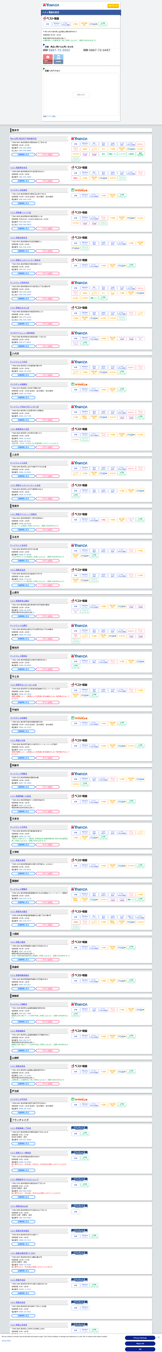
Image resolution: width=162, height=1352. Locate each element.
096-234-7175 (25, 898)
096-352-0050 (25, 177)
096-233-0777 (25, 921)
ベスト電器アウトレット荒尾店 (23, 514)
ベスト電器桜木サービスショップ (24, 1179)
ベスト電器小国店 (17, 942)
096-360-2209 (25, 199)
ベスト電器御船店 (17, 1031)
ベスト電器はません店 (19, 308)
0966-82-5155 (25, 1109)
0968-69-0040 (25, 524)
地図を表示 (81, 95)
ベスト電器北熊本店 (18, 238)
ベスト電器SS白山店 (19, 1206)
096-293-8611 (25, 870)
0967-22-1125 (25, 805)
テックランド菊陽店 (18, 889)
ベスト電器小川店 (17, 740)
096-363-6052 (25, 1218)
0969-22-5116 (25, 1265)
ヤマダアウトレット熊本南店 (22, 333)
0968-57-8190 (25, 555)
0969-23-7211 (25, 1240)
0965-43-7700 (25, 416)
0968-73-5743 (25, 579)
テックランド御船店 (18, 1004)
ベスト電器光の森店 (18, 911)
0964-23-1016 (25, 694)
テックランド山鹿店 (18, 625)
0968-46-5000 (25, 610)
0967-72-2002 (59, 50)
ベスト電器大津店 (17, 860)
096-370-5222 (25, 317)
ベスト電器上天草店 (18, 1325)
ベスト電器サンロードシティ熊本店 (25, 260)
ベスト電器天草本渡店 (19, 1231)
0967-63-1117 (25, 985)
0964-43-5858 (25, 750)
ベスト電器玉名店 (17, 570)
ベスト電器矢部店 (17, 1066)
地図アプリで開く (49, 116)
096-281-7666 (25, 1013)
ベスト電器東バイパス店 (20, 212)
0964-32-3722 (25, 727)
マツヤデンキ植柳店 (18, 384)
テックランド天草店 (18, 827)
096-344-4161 (25, 247)
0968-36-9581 (25, 665)
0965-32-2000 (25, 394)
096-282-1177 (25, 1040)
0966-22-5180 (25, 495)
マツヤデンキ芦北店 (18, 1099)
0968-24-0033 (25, 1162)
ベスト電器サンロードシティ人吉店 (25, 485)
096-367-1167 (25, 269)
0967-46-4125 (25, 951)
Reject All (140, 1344)
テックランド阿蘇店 (18, 774)
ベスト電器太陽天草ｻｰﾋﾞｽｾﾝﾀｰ (23, 1253)
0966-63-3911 (25, 1312)
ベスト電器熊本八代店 (19, 429)
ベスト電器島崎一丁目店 (20, 1128)
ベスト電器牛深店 (17, 1280)
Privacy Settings (140, 1338)
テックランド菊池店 (18, 656)
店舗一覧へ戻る (113, 5)
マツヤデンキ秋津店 (18, 190)
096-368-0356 (25, 1191)
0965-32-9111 (25, 438)
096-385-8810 (25, 225)
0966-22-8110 (25, 472)
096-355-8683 (25, 151)
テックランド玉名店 (18, 545)
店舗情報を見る (23, 154)
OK (140, 1349)
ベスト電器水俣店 (17, 1302)
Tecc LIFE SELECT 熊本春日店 (23, 138)
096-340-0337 (25, 295)
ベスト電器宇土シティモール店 (23, 685)
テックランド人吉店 (18, 463)
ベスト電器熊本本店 (18, 168)
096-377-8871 (25, 342)
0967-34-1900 (25, 783)
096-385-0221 (25, 222)
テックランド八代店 (18, 362)
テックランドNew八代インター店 (24, 407)
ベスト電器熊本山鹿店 (19, 601)
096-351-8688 (25, 1140)
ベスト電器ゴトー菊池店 (20, 1153)
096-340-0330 (25, 292)
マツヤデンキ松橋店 (18, 718)
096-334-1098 (25, 320)
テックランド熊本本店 (19, 282)
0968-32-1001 (25, 635)
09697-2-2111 (25, 1289)
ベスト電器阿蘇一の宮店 (20, 796)
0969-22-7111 (25, 836)
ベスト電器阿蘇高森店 (19, 975)
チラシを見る (48, 154)
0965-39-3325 (25, 371)
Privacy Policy (6, 1340)
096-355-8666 (25, 148)
